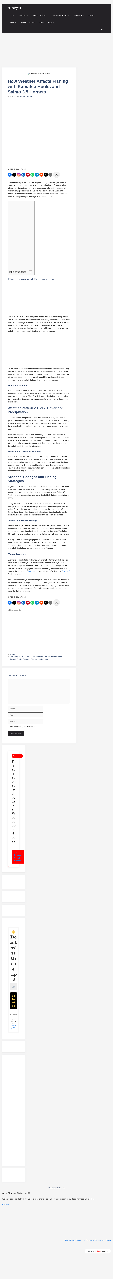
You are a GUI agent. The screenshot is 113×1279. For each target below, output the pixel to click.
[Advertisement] (39, 51)
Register (51, 22)
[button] (102, 29)
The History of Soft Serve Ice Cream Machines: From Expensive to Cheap (36, 657)
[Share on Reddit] (41, 175)
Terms (108, 1240)
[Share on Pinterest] (28, 175)
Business (22, 15)
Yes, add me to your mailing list (22, 727)
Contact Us (80, 1240)
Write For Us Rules (28, 22)
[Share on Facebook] (10, 175)
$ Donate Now (79, 15)
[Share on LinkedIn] (23, 175)
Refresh (5, 1205)
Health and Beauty (60, 15)
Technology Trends (39, 15)
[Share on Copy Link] (50, 175)
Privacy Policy (69, 1240)
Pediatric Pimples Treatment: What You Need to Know (29, 659)
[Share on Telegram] (37, 175)
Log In (41, 22)
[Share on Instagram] (19, 175)
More (12, 22)
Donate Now (100, 1240)
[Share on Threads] (46, 175)
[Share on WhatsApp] (32, 175)
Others (12, 654)
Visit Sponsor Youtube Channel (18, 856)
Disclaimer (90, 1240)
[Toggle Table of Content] (29, 272)
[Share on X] (14, 175)
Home (12, 15)
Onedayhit (14, 8)
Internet (91, 15)
